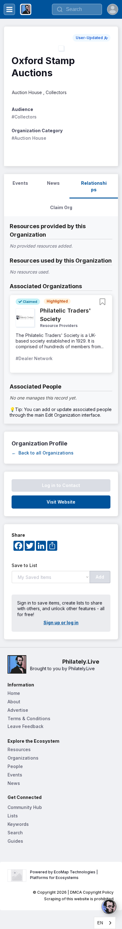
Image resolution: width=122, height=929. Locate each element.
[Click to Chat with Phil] (108, 906)
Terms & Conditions (29, 718)
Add (100, 577)
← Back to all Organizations (43, 452)
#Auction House (29, 138)
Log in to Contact (61, 485)
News (14, 783)
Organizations (23, 758)
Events (15, 774)
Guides (15, 841)
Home (14, 693)
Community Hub (25, 807)
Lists (13, 815)
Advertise (18, 710)
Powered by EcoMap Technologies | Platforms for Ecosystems (64, 875)
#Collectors (24, 116)
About (14, 701)
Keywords (18, 824)
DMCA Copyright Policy (92, 892)
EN (100, 923)
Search (15, 832)
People (15, 766)
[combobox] (105, 923)
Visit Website (61, 502)
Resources (19, 749)
